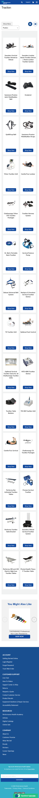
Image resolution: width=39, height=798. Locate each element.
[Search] (23, 2)
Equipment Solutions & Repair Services (16, 702)
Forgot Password (8, 665)
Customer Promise (9, 737)
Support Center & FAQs (10, 685)
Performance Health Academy (13, 714)
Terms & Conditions (29, 788)
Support (28, 2)
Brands (5, 744)
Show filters (7, 24)
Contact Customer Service (11, 695)
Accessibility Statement (10, 705)
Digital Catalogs (8, 721)
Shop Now (11, 71)
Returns (5, 688)
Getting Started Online (10, 658)
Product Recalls (8, 698)
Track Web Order (8, 669)
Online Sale (6, 725)
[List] (35, 24)
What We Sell (7, 741)
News (4, 754)
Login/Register (7, 662)
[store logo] (6, 2)
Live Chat (6, 678)
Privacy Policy (31, 769)
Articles (5, 718)
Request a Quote (8, 692)
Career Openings (8, 751)
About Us (6, 734)
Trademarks (7, 788)
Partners (5, 748)
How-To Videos (8, 681)
